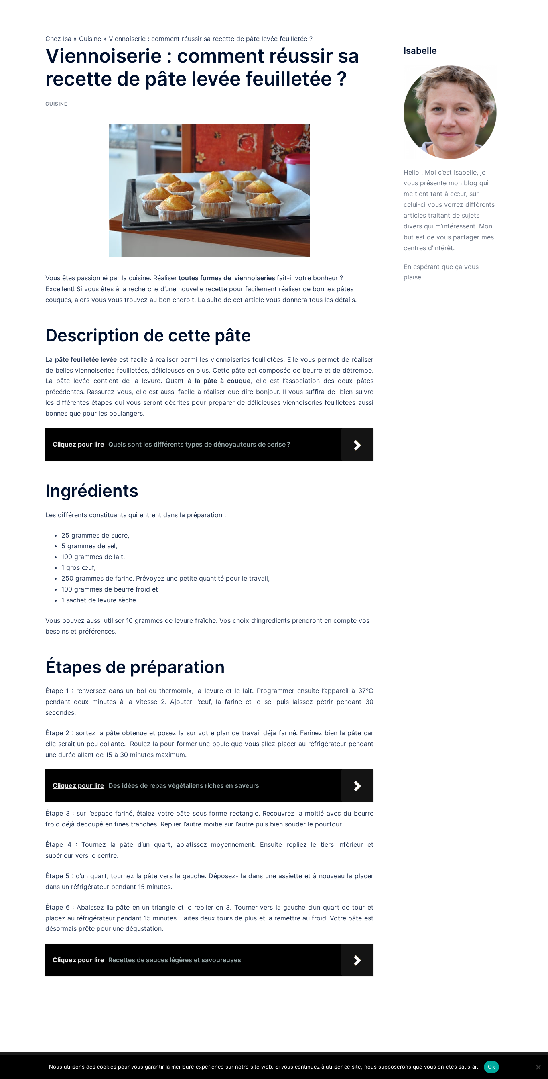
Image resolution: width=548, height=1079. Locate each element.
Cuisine (359, 15)
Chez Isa (72, 15)
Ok (491, 1066)
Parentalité (483, 15)
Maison (390, 15)
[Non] (538, 1067)
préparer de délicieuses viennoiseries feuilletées (282, 402)
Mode (418, 15)
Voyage (448, 15)
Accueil (329, 15)
